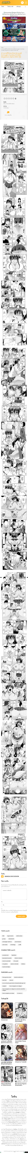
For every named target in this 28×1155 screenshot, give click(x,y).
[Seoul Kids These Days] (21, 1031)
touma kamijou (6, 967)
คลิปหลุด (18, 6)
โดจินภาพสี (7, 1119)
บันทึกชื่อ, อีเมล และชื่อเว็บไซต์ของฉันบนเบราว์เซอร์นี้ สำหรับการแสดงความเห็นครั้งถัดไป (14, 911)
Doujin (18, 1112)
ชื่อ (2, 902)
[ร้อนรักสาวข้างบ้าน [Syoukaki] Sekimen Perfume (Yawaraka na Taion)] (21, 1010)
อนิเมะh (22, 1139)
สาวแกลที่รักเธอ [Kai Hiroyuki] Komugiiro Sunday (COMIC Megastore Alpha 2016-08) (12, 49)
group (3, 938)
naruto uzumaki (6, 961)
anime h (15, 1134)
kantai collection (18, 977)
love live (4, 980)
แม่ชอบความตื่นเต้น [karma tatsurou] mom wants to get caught (7, 1043)
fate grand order (6, 977)
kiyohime (14, 955)
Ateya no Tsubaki (20, 1062)
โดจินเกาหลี (10, 6)
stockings (12, 944)
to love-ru (19, 993)
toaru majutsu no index (8, 993)
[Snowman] (7, 1010)
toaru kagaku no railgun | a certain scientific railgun (13, 989)
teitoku (23, 964)
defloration (19, 936)
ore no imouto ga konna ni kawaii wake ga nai (13, 983)
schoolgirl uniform (7, 941)
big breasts (10, 936)
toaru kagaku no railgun (15, 986)
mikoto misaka (18, 958)
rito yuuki (15, 961)
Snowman (4, 1020)
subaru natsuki (14, 964)
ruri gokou (4, 964)
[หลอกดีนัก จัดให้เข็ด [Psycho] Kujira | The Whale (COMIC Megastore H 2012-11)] (7, 1053)
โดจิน (2, 6)
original (4, 986)
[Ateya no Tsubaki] (21, 1052)
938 (3, 936)
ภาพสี (19, 944)
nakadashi (11, 938)
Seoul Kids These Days (20, 1041)
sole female (18, 941)
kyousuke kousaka (7, 958)
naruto (11, 980)
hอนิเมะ (15, 1129)
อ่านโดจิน (6, 1106)
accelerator (5, 955)
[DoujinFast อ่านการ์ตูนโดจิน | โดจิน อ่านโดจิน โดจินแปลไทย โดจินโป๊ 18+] (6, 2)
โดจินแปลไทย (11, 1122)
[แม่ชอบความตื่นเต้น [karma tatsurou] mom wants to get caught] (7, 1031)
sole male (4, 944)
